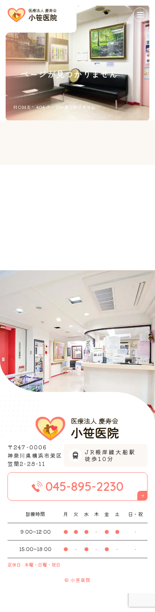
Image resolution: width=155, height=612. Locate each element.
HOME (21, 107)
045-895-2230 (84, 486)
